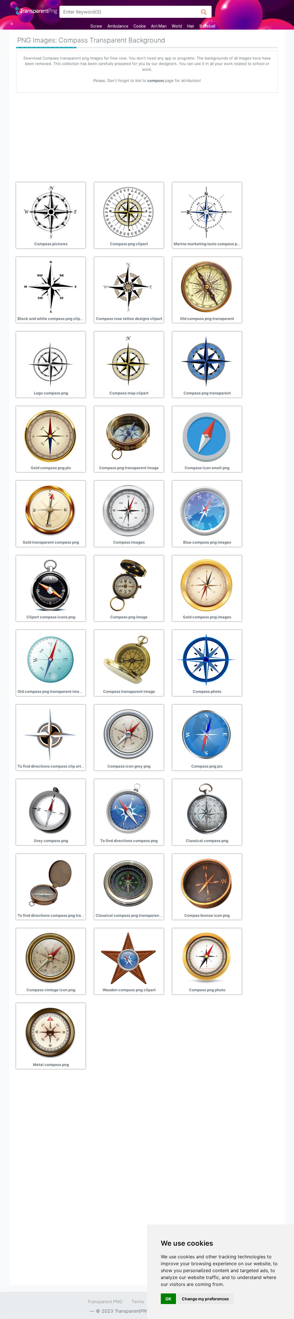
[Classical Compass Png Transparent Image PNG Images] (128, 883)
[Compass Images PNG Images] (128, 510)
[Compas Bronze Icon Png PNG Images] (206, 883)
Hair (190, 26)
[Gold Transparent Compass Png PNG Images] (50, 510)
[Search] (204, 12)
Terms (137, 1301)
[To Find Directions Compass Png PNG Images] (128, 808)
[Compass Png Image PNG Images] (128, 585)
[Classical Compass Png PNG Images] (206, 808)
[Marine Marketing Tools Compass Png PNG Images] (206, 211)
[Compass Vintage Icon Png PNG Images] (50, 958)
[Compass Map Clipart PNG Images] (128, 361)
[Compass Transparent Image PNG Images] (128, 659)
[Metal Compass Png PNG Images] (50, 1032)
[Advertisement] (147, 135)
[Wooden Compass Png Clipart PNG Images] (128, 958)
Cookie (140, 26)
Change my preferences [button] (205, 1298)
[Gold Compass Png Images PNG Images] (206, 585)
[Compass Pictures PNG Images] (50, 211)
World (177, 26)
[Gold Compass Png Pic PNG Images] (50, 435)
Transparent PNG (104, 1301)
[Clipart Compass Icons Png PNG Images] (50, 585)
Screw (96, 26)
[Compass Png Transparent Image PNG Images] (128, 435)
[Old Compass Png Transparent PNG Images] (206, 286)
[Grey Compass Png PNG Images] (50, 808)
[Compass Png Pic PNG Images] (206, 734)
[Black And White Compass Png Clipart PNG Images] (50, 286)
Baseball (207, 26)
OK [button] (168, 1298)
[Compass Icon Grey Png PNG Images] (128, 734)
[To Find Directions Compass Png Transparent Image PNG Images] (50, 883)
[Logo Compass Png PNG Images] (50, 361)
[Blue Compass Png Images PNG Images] (206, 510)
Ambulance (117, 26)
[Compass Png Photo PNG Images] (206, 958)
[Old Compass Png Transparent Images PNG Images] (50, 659)
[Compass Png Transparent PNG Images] (206, 361)
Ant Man (159, 26)
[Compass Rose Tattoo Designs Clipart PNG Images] (128, 286)
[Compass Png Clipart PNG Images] (128, 211)
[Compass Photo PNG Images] (206, 659)
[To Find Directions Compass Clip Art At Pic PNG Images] (50, 734)
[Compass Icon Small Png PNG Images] (206, 435)
